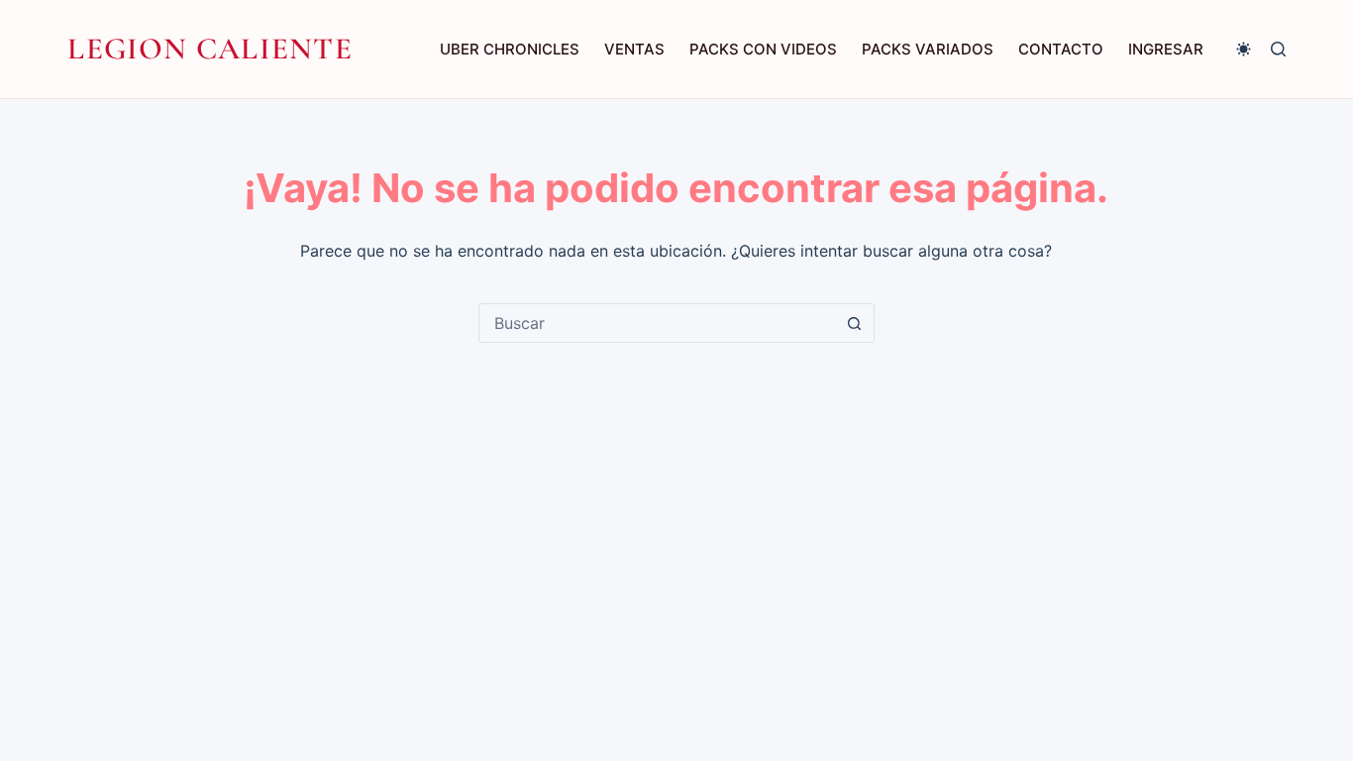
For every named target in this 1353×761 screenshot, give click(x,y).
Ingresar (1165, 49)
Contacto (1060, 49)
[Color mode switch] (1243, 49)
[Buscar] (1278, 49)
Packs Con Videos (763, 49)
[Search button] (855, 323)
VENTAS (634, 49)
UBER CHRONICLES (509, 49)
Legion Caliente (210, 48)
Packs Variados (927, 49)
